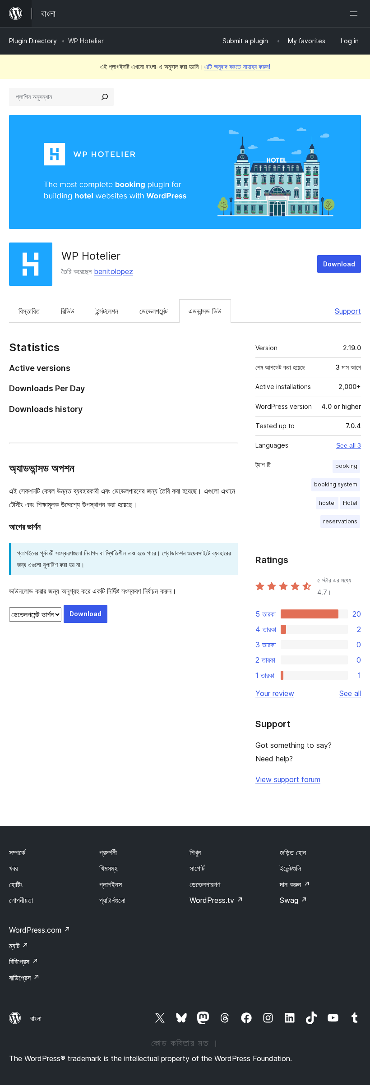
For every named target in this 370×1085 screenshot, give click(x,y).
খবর (13, 868)
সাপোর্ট (197, 868)
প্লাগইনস (110, 884)
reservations (340, 521)
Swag (293, 900)
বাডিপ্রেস (24, 977)
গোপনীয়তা (21, 900)
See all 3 (348, 445)
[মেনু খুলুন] (355, 13)
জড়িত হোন (293, 852)
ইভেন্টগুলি (290, 868)
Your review (274, 693)
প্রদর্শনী (108, 852)
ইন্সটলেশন (107, 311)
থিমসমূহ (108, 868)
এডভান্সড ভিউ (205, 311)
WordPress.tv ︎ (216, 900)
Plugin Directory (33, 41)
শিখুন (195, 852)
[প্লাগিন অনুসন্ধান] (105, 97)
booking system (335, 484)
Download (339, 264)
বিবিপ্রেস (23, 961)
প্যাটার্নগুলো (112, 900)
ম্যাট (18, 945)
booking (346, 465)
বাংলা (36, 1018)
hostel (327, 502)
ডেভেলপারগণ (205, 884)
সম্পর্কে (17, 852)
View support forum (287, 779)
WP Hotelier (90, 255)
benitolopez (113, 271)
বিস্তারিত (29, 311)
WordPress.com (39, 929)
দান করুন (295, 884)
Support (348, 311)
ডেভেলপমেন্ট (153, 311)
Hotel (350, 502)
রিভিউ (67, 311)
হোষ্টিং (16, 884)
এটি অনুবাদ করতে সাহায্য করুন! (237, 66)
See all (350, 693)
